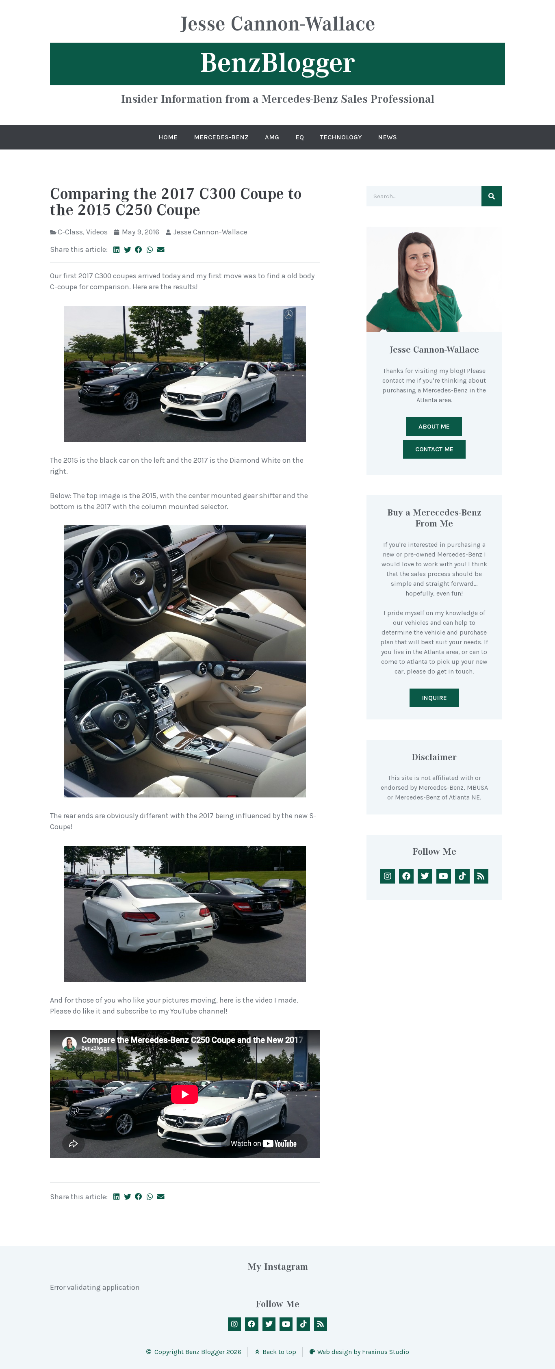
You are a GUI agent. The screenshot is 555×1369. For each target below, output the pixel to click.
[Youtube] (443, 876)
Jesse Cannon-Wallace (277, 25)
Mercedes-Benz (221, 137)
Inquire (434, 698)
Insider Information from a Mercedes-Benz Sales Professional (277, 99)
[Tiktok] (462, 876)
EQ (299, 137)
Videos (97, 231)
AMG (272, 137)
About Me (434, 426)
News (387, 137)
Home (168, 137)
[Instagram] (387, 876)
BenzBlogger (277, 63)
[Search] (491, 196)
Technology (341, 137)
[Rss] (481, 876)
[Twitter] (425, 876)
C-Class (70, 231)
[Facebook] (406, 876)
